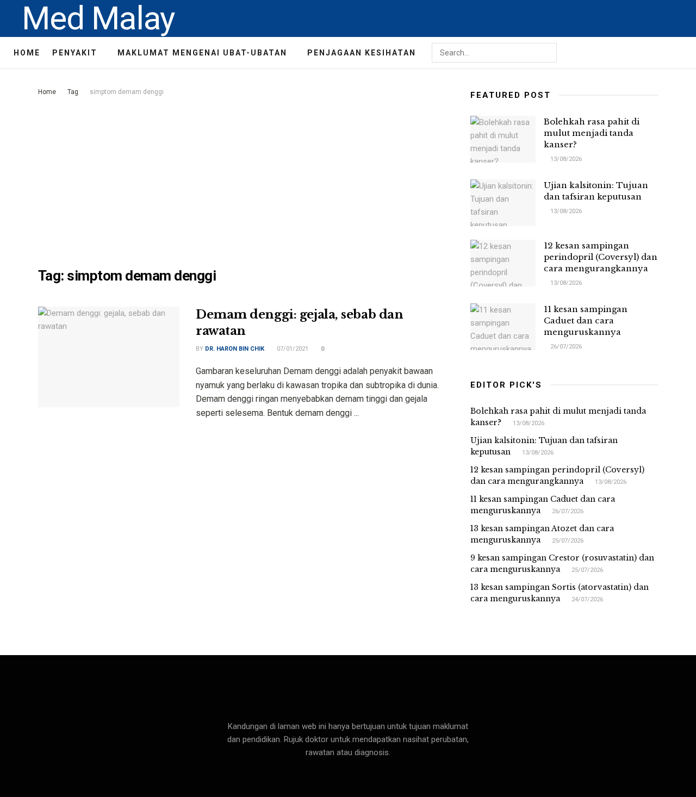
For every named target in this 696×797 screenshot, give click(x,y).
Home (27, 52)
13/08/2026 (565, 159)
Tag (72, 92)
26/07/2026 (565, 346)
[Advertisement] (242, 180)
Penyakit (74, 52)
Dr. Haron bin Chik (234, 348)
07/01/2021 (291, 348)
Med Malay (98, 18)
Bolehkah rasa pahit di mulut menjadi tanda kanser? (591, 133)
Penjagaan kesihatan (361, 52)
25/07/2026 (566, 540)
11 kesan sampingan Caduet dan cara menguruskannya (585, 320)
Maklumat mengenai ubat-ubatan (202, 52)
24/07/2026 (586, 599)
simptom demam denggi (127, 92)
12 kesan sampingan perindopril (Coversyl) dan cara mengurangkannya (600, 256)
